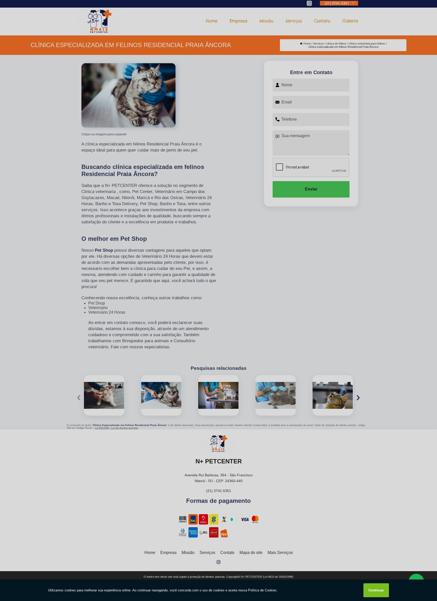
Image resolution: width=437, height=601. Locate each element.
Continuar (376, 590)
